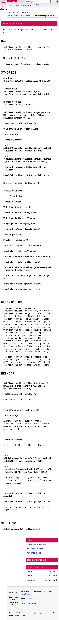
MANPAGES (12, 1)
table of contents (36, 560)
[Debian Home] (3, 5)
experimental (14, 16)
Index (11, 5)
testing (30, 575)
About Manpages (24, 5)
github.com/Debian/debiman (37, 613)
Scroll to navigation (13, 23)
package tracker (35, 548)
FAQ (38, 5)
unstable (31, 580)
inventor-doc (25, 16)
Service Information (18, 12)
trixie (29, 571)
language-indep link (36, 544)
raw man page (34, 553)
